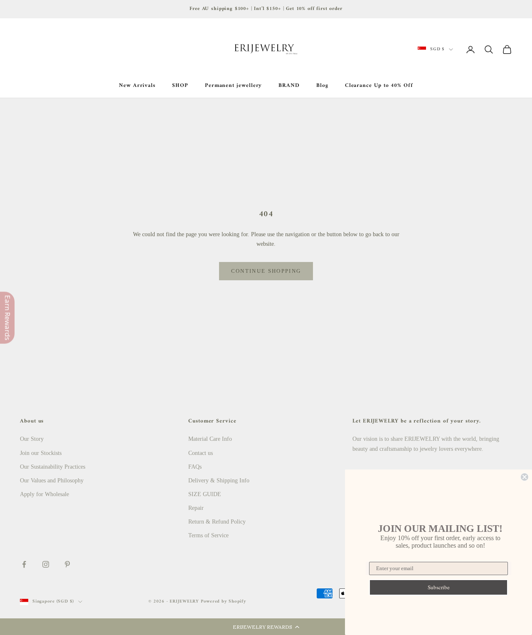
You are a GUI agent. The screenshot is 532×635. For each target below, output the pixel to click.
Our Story (32, 439)
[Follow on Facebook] (24, 564)
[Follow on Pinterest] (67, 564)
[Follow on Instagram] (46, 564)
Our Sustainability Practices (52, 467)
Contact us (200, 453)
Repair (196, 508)
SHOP (180, 85)
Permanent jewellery (233, 85)
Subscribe (439, 587)
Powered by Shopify (223, 601)
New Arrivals (137, 85)
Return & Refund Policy (217, 522)
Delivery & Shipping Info (218, 480)
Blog (322, 85)
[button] (266, 626)
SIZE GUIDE (204, 494)
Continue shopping (266, 271)
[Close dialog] (524, 477)
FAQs (195, 467)
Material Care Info (210, 439)
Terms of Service (208, 535)
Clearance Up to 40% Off (379, 85)
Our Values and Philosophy (52, 480)
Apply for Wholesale (44, 494)
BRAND (289, 85)
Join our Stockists (41, 453)
